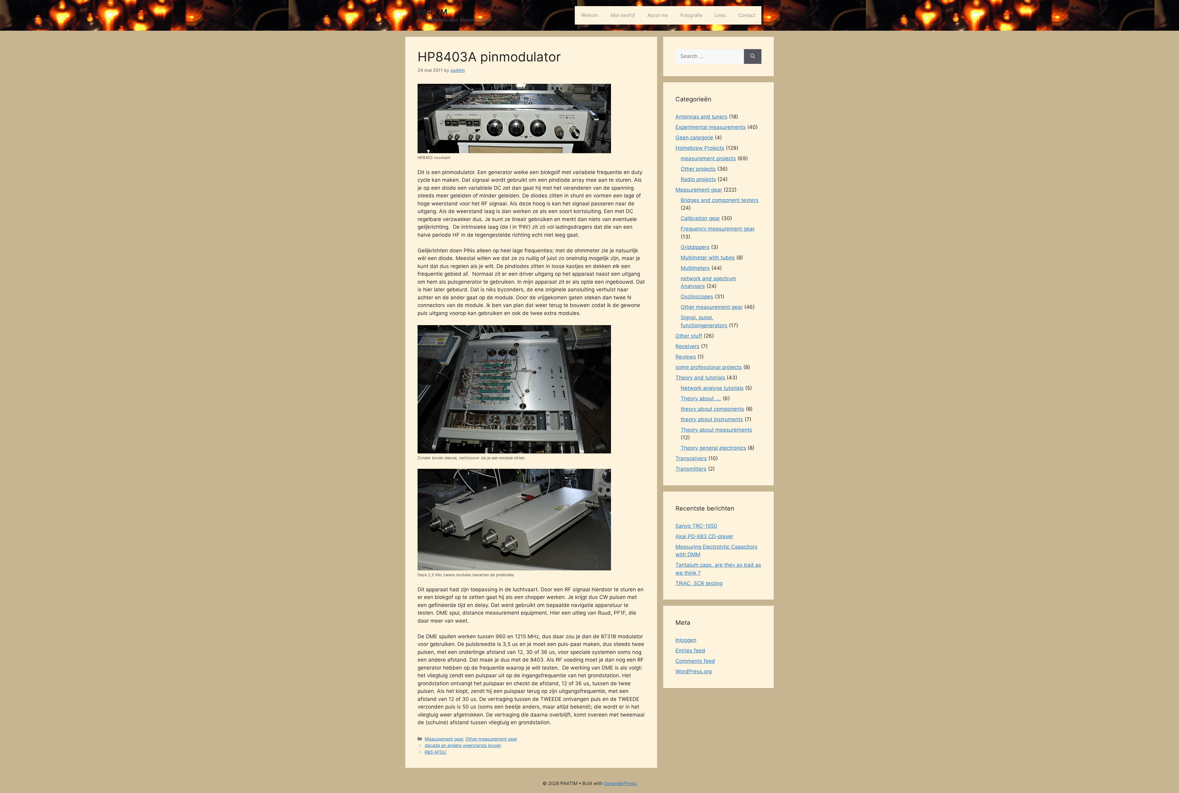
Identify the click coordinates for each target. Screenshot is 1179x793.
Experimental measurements (710, 127)
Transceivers (691, 458)
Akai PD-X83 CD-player (704, 536)
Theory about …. (701, 398)
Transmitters (690, 469)
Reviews (685, 357)
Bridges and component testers (719, 200)
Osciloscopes (697, 296)
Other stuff (688, 336)
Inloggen (685, 640)
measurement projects (708, 158)
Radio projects (698, 179)
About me (657, 15)
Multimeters (695, 268)
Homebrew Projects (699, 148)
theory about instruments (712, 419)
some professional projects (708, 367)
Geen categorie (694, 137)
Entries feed (690, 650)
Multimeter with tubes (708, 258)
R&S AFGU (435, 752)
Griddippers (695, 247)
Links (720, 15)
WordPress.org (693, 671)
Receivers (687, 346)
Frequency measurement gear (718, 229)
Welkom (589, 15)
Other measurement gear (491, 738)
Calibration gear (700, 218)
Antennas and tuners (701, 117)
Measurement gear (444, 738)
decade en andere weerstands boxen (463, 745)
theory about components (712, 409)
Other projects (698, 169)
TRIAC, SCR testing (698, 583)
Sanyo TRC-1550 (696, 526)
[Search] (752, 56)
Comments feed (695, 661)
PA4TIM (432, 12)
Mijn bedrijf (622, 15)
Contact (746, 15)
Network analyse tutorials (712, 388)
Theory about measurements (716, 430)
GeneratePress (620, 783)
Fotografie (691, 15)
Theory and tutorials (700, 378)
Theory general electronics (713, 448)
